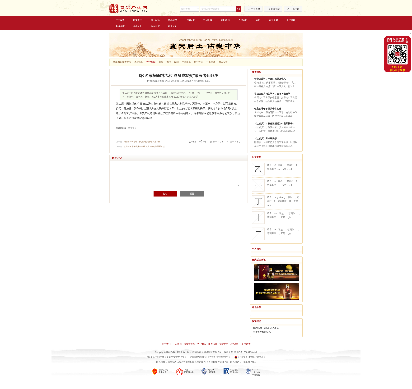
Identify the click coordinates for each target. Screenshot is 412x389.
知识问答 (223, 62)
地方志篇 (155, 26)
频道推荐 (256, 72)
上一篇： (138, 142)
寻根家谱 (242, 20)
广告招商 (177, 344)
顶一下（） (218, 142)
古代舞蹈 (150, 62)
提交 (165, 193)
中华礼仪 (207, 20)
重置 (192, 193)
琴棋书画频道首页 (122, 62)
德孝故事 (172, 20)
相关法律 (212, 344)
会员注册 (294, 9)
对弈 (161, 62)
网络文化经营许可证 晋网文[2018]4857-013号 (166, 357)
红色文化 (172, 26)
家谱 (258, 20)
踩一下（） (235, 142)
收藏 (194, 142)
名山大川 (137, 26)
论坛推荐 (256, 307)
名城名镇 (120, 26)
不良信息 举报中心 (234, 371)
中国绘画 (186, 62)
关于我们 (166, 344)
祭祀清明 (290, 20)
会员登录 (275, 9)
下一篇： (140, 146)
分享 (205, 142)
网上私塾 (155, 20)
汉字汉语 (120, 20)
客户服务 (201, 344)
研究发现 (198, 62)
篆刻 (176, 62)
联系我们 (256, 321)
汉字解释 (256, 157)
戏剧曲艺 (225, 20)
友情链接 (246, 344)
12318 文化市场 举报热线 (256, 372)
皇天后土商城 (259, 259)
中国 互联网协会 (189, 371)
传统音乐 (138, 62)
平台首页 (255, 9)
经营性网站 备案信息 (163, 371)
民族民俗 (190, 20)
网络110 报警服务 (212, 371)
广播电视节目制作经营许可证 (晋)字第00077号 (210, 357)
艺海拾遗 (210, 62)
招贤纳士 (223, 344)
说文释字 (137, 20)
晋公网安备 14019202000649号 (251, 357)
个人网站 (256, 248)
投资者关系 (189, 344)
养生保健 (273, 20)
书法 (168, 62)
